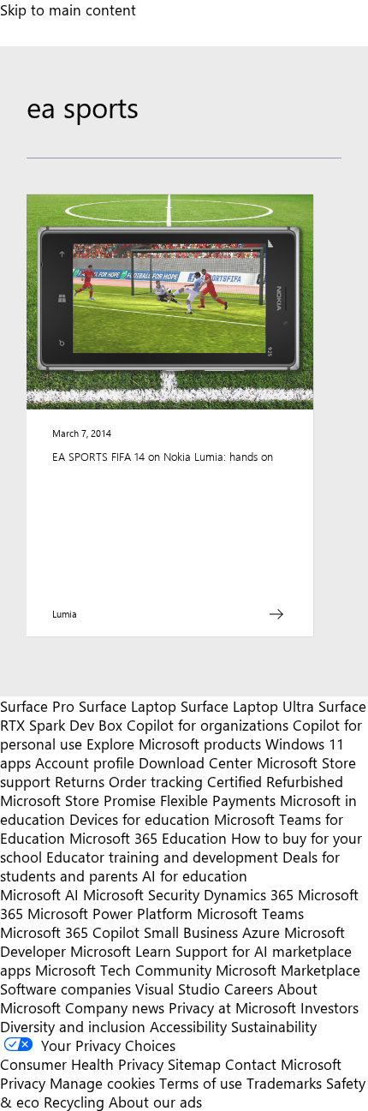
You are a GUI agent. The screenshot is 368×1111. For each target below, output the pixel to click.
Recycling (74, 1101)
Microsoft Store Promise (78, 800)
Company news (114, 1007)
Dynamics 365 (249, 894)
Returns (79, 781)
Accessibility (188, 1026)
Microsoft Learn (120, 950)
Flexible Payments (218, 800)
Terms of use (200, 1082)
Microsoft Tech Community (123, 969)
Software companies (65, 988)
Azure (261, 932)
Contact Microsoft (283, 1063)
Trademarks (284, 1082)
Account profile (84, 762)
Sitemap (194, 1063)
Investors (329, 1007)
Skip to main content (68, 9)
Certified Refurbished (275, 781)
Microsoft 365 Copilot (69, 932)
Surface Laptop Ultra (247, 705)
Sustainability (274, 1026)
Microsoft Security (141, 894)
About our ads (155, 1101)
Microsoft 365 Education (148, 837)
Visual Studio (177, 988)
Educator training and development (162, 856)
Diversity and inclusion (72, 1026)
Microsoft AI (39, 894)
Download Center (195, 762)
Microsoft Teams (250, 913)
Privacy (25, 1082)
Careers (248, 988)
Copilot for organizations (207, 724)
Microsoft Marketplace (288, 969)
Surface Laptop (127, 705)
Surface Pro (37, 705)
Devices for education (139, 818)
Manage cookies (102, 1082)
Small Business (191, 932)
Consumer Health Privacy (81, 1063)
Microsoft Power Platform (110, 913)
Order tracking (156, 781)
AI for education (194, 875)
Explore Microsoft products (173, 743)
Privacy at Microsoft (232, 1007)
